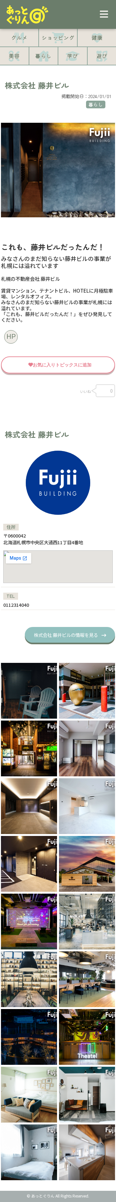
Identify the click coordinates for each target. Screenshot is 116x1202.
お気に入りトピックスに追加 (62, 365)
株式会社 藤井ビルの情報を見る (66, 634)
